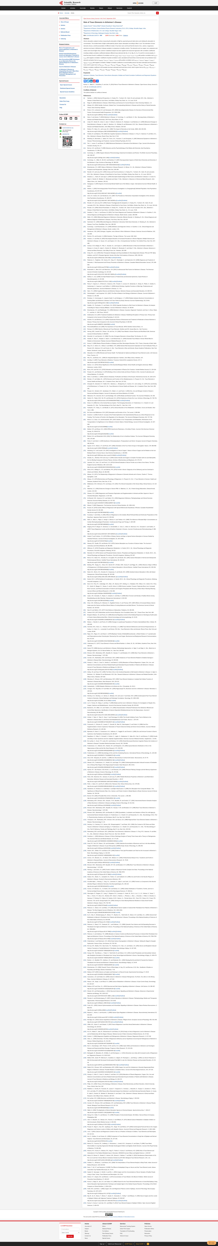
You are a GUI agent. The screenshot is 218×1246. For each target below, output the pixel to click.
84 (84, 526)
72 (84, 462)
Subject (87, 1228)
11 (84, 148)
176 (85, 1115)
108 (85, 679)
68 (84, 441)
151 (85, 960)
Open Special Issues (66, 84)
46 (84, 338)
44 (84, 331)
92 (84, 579)
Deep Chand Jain (117, 26)
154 (85, 976)
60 (84, 398)
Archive (63, 28)
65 (84, 419)
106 (85, 662)
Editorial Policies (106, 1228)
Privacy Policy (148, 1235)
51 (84, 360)
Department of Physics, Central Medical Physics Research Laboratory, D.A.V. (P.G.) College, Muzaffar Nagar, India (115, 28)
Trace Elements (99, 75)
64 (84, 414)
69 (84, 445)
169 (85, 1067)
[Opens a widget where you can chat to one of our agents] (211, 1243)
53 (84, 369)
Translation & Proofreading (127, 1231)
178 (85, 1126)
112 (85, 703)
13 (84, 160)
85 (84, 536)
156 (85, 986)
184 (85, 1162)
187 (85, 1176)
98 (84, 614)
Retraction (147, 1233)
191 (85, 1203)
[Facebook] (65, 118)
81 (84, 507)
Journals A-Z (88, 1226)
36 (84, 293)
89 (84, 557)
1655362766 (65, 134)
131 (85, 819)
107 (85, 672)
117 (85, 736)
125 (85, 784)
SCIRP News (128, 1244)
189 (85, 1188)
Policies (147, 1224)
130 (85, 812)
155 (85, 981)
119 (85, 745)
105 (85, 657)
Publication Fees (66, 35)
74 (84, 474)
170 (85, 1074)
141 (85, 881)
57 (84, 383)
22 (84, 212)
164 (85, 1036)
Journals (83, 8)
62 (84, 407)
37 (84, 298)
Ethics (104, 1226)
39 (84, 310)
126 (85, 788)
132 (85, 824)
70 (84, 450)
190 (85, 1196)
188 (85, 1181)
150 (85, 953)
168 (85, 1057)
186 (85, 1172)
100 (85, 626)
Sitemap (87, 1233)
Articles (72, 8)
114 (85, 717)
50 (84, 357)
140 (85, 876)
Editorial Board (65, 32)
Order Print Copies (125, 1228)
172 (85, 1088)
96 (84, 610)
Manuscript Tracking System (127, 1226)
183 (85, 1155)
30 (84, 253)
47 (84, 343)
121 (85, 757)
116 (85, 731)
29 (84, 245)
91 (84, 572)
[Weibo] (76, 118)
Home (63, 8)
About (110, 8)
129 (85, 807)
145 (85, 915)
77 (84, 488)
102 (85, 643)
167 (85, 1053)
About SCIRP (107, 1224)
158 (85, 998)
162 (85, 1024)
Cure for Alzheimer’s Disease (67, 66)
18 (84, 188)
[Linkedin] (71, 118)
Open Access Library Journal (91, 18)
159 (85, 1005)
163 (85, 1031)
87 (84, 548)
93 (84, 584)
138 (85, 865)
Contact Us (63, 104)
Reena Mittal (96, 26)
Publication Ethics (149, 1228)
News (101, 8)
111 (85, 695)
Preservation (148, 1231)
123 (85, 769)
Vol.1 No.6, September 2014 (108, 18)
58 (84, 391)
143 (85, 893)
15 (84, 172)
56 (84, 379)
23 (84, 217)
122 (85, 762)
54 (84, 372)
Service (122, 1224)
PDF (101, 35)
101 (85, 634)
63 (84, 412)
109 (85, 686)
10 (84, 143)
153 (85, 972)
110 (85, 688)
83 (84, 519)
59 (84, 395)
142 (85, 888)
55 (84, 376)
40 (84, 314)
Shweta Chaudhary (106, 26)
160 (85, 1012)
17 (84, 183)
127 (85, 795)
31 (84, 260)
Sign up (102, 1244)
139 (85, 869)
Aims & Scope (65, 22)
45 (84, 336)
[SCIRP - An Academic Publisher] (69, 3)
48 (84, 345)
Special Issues (106, 1238)
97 (84, 612)
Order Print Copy (64, 101)
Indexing (63, 38)
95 (84, 603)
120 (85, 753)
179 (85, 1131)
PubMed (114, 114)
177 (85, 1119)
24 (84, 222)
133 (85, 831)
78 (84, 493)
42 (84, 326)
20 (84, 203)
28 (84, 238)
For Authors (105, 1231)
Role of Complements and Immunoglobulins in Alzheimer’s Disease (68, 49)
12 (84, 153)
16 (84, 176)
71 (84, 457)
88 (84, 553)
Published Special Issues (67, 88)
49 (84, 353)
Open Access (148, 1226)
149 (85, 945)
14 (84, 167)
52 (84, 364)
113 (85, 707)
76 (84, 484)
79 (84, 498)
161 (85, 1019)
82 (84, 514)
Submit (129, 8)
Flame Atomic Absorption (111, 75)
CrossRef (108, 114)
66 (84, 429)
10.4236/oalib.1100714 (92, 35)
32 (84, 269)
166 (85, 1045)
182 (85, 1150)
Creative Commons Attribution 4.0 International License (121, 1216)
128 (85, 800)
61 (84, 403)
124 (85, 776)
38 (84, 305)
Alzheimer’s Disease (89, 75)
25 (84, 226)
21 (84, 207)
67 (84, 436)
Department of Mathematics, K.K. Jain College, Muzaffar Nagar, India (102, 30)
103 (85, 648)
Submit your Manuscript (114, 1244)
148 (85, 941)
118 (85, 741)
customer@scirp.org (67, 127)
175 (85, 1110)
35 (84, 291)
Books (92, 8)
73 (84, 469)
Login (155, 3)
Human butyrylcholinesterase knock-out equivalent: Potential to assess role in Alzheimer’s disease (69, 55)
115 (85, 724)
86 (84, 543)
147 (85, 934)
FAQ (61, 107)
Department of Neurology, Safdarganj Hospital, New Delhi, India (101, 33)
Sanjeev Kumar (88, 26)
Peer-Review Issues (107, 1233)
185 (85, 1167)
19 (84, 195)
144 (85, 907)
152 (85, 967)
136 (85, 850)
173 (85, 1098)
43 (84, 329)
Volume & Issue (124, 1235)
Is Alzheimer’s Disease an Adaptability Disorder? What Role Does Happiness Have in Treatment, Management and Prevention (69, 72)
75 (84, 479)
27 (84, 236)
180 (85, 1136)
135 (85, 843)
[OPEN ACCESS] (138, 3)
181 (85, 1143)
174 (85, 1103)
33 (84, 276)
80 (84, 505)
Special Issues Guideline (67, 91)
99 (84, 622)
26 (84, 231)
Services (119, 8)
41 (84, 319)
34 (84, 283)
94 (84, 595)
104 (85, 653)
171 (85, 1084)
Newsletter (63, 98)
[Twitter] (61, 118)
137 (85, 857)
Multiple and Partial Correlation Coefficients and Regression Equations (137, 75)
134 (85, 836)
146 (85, 924)
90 (84, 564)
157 (85, 991)
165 (85, 1038)
